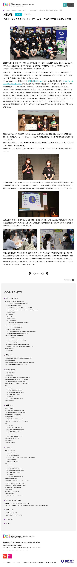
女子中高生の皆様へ (10, 373)
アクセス (8, 523)
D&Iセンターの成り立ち (12, 461)
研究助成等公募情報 (10, 360)
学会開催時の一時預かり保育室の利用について (17, 333)
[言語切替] (65, 5)
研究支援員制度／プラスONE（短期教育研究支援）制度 (18, 358)
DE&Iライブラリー (10, 400)
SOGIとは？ (10, 388)
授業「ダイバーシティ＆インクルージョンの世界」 (17, 383)
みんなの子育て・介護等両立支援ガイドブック (17, 303)
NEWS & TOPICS (16, 10)
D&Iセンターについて (10, 451)
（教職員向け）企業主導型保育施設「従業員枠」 (18, 322)
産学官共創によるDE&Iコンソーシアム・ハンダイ (17, 481)
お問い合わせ (9, 519)
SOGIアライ (10, 396)
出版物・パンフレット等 (11, 513)
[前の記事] (30, 273)
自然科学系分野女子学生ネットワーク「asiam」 (17, 379)
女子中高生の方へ (10, 370)
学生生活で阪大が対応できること (14, 390)
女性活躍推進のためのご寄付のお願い (14, 496)
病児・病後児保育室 (11, 320)
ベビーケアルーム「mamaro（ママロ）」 (16, 340)
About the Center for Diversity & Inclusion (17, 503)
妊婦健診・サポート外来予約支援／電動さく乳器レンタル (20, 346)
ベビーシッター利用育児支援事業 (14, 327)
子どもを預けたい (9, 314)
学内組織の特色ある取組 (11, 478)
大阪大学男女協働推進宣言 (13, 455)
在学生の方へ (9, 405)
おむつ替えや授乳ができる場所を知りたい (14, 335)
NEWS (8, 10)
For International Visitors (13, 500)
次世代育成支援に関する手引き (14, 305)
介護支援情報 (10, 350)
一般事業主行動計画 (11, 459)
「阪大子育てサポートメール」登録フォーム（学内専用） (20, 307)
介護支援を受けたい (9, 348)
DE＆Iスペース (9, 440)
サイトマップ (16, 562)
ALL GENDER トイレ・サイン (14, 394)
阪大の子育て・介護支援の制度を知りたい (14, 301)
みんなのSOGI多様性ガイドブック (15, 398)
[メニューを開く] (70, 5)
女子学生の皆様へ (10, 408)
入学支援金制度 (9, 375)
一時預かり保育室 (11, 318)
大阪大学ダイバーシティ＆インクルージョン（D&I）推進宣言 (21, 457)
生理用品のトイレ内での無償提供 (13, 414)
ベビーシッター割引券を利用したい (13, 325)
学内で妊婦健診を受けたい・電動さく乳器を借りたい (17, 344)
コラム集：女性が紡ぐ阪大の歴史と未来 (15, 410)
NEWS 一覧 (38, 273)
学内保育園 (9, 316)
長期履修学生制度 (11, 312)
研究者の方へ (9, 355)
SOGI (6, 385)
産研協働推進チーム (35, 81)
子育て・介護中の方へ (12, 298)
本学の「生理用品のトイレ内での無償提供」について (18, 377)
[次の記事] (47, 273)
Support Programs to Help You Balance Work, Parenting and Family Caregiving (27, 505)
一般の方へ (9, 448)
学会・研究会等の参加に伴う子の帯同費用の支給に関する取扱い (21, 331)
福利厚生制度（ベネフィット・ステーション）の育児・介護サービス (22, 310)
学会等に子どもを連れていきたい (12, 329)
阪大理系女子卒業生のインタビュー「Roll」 (16, 381)
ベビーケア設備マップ (12, 338)
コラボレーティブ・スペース (13, 342)
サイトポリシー (7, 562)
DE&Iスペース (9, 489)
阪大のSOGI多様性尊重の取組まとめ (15, 392)
